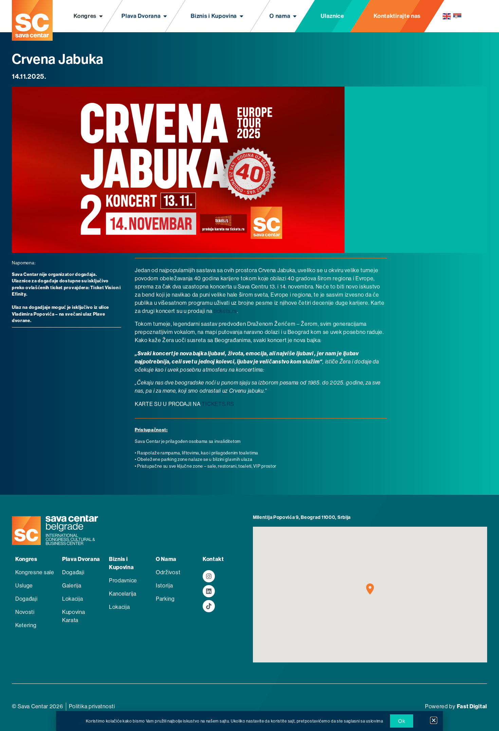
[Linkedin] (209, 591)
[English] (447, 16)
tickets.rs (225, 311)
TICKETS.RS (218, 404)
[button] (433, 720)
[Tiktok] (209, 606)
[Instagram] (209, 576)
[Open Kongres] (101, 16)
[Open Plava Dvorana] (165, 16)
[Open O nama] (295, 16)
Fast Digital (472, 706)
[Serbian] (457, 16)
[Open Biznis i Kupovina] (241, 16)
